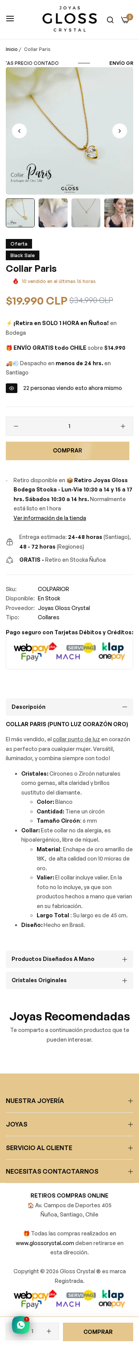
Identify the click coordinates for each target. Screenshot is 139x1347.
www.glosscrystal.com (45, 1243)
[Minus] (16, 426)
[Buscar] (110, 19)
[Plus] (123, 426)
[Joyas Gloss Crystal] (70, 19)
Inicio (12, 49)
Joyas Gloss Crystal (64, 608)
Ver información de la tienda (50, 518)
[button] (119, 131)
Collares (48, 617)
